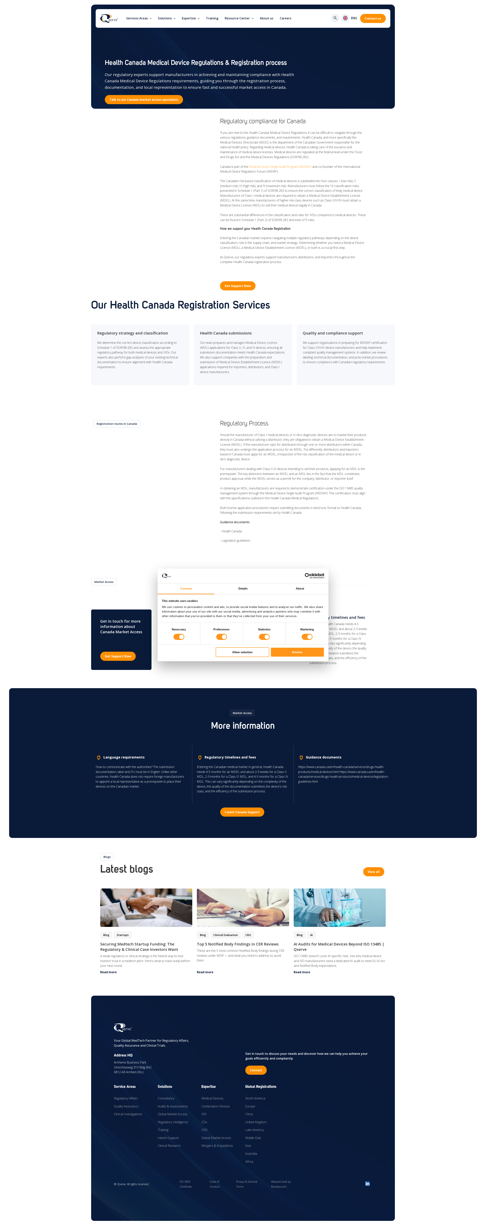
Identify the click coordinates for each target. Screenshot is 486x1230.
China (249, 1114)
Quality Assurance (126, 1106)
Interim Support (168, 1138)
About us (266, 18)
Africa (249, 1161)
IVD (203, 1114)
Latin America (254, 1130)
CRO (204, 1130)
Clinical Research (169, 1146)
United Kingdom (256, 1122)
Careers (285, 18)
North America (255, 1098)
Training (212, 18)
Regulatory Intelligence (173, 1122)
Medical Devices (212, 1098)
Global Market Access (172, 1114)
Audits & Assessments (173, 1106)
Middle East (253, 1138)
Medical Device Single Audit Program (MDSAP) (280, 167)
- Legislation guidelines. (235, 540)
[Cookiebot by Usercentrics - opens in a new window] (307, 576)
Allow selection (242, 652)
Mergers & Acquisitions (217, 1146)
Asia (248, 1146)
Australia (251, 1154)
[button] (345, 18)
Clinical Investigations (128, 1114)
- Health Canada (231, 531)
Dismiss (297, 652)
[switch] (221, 637)
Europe (250, 1106)
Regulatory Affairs (126, 1098)
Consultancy (166, 1098)
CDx (204, 1122)
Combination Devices (215, 1106)
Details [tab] (243, 588)
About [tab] (300, 588)
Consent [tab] (186, 588)
